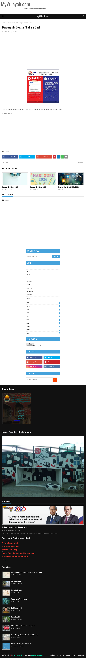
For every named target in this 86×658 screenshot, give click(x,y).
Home (4, 23)
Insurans (29, 288)
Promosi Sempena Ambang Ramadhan (15, 556)
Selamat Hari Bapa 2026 (10, 187)
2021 (43, 319)
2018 (43, 330)
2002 (43, 333)
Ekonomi (29, 281)
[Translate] (55, 380)
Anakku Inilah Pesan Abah (10, 546)
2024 (43, 309)
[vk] (52, 366)
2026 (43, 303)
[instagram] (34, 366)
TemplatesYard (17, 655)
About (73, 655)
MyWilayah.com (43, 16)
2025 (43, 306)
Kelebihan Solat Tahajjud (10, 550)
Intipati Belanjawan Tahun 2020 (14, 527)
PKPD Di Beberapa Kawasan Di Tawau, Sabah (23, 626)
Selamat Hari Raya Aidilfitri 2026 (68, 187)
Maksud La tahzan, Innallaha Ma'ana (21, 644)
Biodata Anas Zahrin (16, 608)
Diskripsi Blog (54, 655)
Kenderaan (30, 291)
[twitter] (52, 357)
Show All (5, 560)
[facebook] (34, 357)
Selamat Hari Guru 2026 (38, 187)
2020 (43, 323)
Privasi (62, 655)
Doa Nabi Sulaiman (16, 581)
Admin (5, 32)
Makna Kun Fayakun (16, 590)
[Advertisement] (43, 50)
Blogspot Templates (37, 655)
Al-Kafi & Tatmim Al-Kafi (10, 543)
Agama (29, 268)
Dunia (28, 278)
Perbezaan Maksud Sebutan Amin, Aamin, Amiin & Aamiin (26, 572)
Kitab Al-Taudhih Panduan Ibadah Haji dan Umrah (18, 553)
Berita (8, 23)
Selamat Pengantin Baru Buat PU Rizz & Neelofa (24, 635)
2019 (43, 326)
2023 (43, 313)
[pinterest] (52, 362)
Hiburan (29, 284)
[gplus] (34, 362)
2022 (43, 316)
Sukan (28, 298)
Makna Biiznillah (15, 617)
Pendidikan (30, 295)
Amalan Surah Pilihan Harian (19, 599)
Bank (28, 271)
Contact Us (80, 655)
